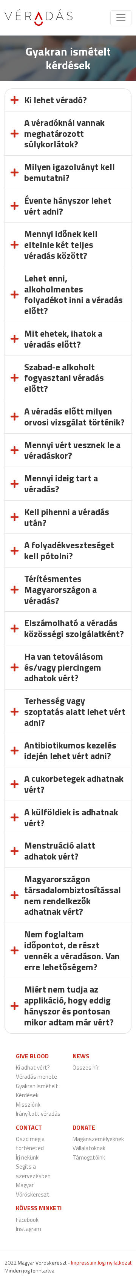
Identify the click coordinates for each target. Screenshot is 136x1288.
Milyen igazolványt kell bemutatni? (69, 172)
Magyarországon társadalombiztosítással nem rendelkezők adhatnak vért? (72, 895)
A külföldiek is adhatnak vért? (71, 817)
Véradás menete (36, 1076)
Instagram (28, 1229)
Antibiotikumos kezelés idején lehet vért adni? (70, 750)
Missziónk (28, 1104)
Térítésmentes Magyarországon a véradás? (60, 589)
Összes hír (86, 1067)
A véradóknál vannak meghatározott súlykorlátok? (64, 133)
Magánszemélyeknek (98, 1139)
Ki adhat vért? (33, 1067)
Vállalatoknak (89, 1148)
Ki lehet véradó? (55, 100)
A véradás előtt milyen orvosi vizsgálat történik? (74, 416)
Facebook (27, 1219)
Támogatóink (89, 1157)
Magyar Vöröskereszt (32, 1190)
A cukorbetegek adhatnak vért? (74, 784)
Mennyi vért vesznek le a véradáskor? (72, 450)
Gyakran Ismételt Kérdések (37, 1091)
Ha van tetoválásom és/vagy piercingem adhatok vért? (63, 667)
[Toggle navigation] (120, 17)
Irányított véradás (38, 1113)
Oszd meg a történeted (30, 1144)
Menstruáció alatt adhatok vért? (59, 850)
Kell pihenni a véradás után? (66, 517)
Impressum (83, 1262)
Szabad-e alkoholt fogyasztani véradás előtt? (64, 378)
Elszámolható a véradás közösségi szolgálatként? (74, 628)
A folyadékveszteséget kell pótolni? (69, 550)
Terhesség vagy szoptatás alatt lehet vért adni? (74, 711)
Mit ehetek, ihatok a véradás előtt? (63, 338)
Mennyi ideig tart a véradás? (61, 483)
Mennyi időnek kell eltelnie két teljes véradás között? (60, 244)
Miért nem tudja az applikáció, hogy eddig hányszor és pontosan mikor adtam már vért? (69, 1005)
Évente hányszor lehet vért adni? (67, 205)
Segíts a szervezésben (33, 1171)
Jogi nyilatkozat (114, 1262)
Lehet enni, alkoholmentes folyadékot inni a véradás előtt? (73, 294)
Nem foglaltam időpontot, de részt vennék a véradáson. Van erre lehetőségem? (72, 950)
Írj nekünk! (28, 1157)
